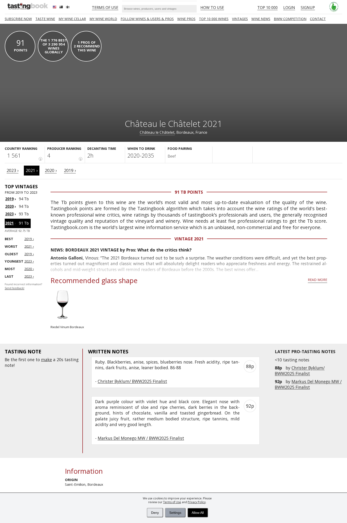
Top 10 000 (267, 7)
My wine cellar (72, 19)
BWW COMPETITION (290, 19)
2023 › (12, 170)
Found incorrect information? (23, 286)
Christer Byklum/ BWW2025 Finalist (300, 370)
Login (289, 7)
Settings (175, 513)
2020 (9, 206)
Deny (155, 513)
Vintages (240, 19)
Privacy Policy (197, 502)
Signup (308, 7)
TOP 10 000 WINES (214, 19)
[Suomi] (68, 7)
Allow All (198, 513)
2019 (9, 198)
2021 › (32, 170)
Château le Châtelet (157, 132)
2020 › (51, 170)
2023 (9, 214)
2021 (9, 223)
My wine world (103, 19)
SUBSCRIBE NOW (18, 19)
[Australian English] (61, 7)
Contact (318, 19)
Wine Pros (186, 19)
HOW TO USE (212, 7)
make (46, 359)
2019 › (70, 170)
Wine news (260, 19)
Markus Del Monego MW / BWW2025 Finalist (308, 384)
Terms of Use (172, 502)
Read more (317, 279)
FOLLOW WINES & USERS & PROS (147, 19)
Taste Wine (45, 19)
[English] (55, 7)
